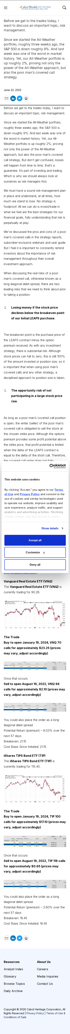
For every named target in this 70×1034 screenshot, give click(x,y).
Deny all (35, 564)
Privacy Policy (35, 1013)
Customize (33, 552)
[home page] (35, 7)
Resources (12, 962)
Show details (49, 528)
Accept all (35, 540)
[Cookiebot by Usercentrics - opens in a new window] (50, 466)
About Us (44, 962)
